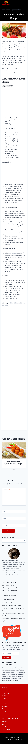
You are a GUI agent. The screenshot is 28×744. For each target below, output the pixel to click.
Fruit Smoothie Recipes (9, 595)
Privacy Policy (6, 693)
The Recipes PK (13, 575)
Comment (6, 490)
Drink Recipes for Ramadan (10, 588)
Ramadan (4, 721)
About (3, 691)
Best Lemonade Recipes (9, 593)
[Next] (23, 455)
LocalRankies (18, 739)
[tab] (12, 469)
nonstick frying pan (11, 224)
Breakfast (5, 706)
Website (5, 526)
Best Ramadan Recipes (8, 585)
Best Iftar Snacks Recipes (9, 590)
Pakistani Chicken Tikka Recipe (11, 605)
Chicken (4, 711)
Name (5, 511)
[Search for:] (14, 541)
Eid (3, 724)
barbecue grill (12, 253)
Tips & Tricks (6, 729)
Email (5, 518)
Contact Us (5, 698)
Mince (4, 714)
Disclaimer (5, 696)
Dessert (4, 709)
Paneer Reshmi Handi (8, 603)
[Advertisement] (14, 102)
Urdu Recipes (6, 727)
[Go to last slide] (4, 455)
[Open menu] (24, 3)
